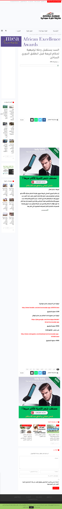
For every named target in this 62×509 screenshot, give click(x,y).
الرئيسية (55, 31)
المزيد (19, 31)
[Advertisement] (20, 16)
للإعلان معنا (37, 1)
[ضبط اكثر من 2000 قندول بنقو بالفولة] (5, 141)
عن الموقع (43, 1)
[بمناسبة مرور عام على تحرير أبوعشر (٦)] (11, 199)
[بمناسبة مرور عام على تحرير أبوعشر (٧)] (5, 185)
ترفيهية (37, 369)
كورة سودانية (43, 31)
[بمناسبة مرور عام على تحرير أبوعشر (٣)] (5, 214)
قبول (31, 507)
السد (46, 369)
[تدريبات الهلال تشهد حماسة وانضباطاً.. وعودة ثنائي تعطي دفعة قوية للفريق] (53, 429)
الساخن (50, 369)
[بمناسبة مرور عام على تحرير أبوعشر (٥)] (5, 199)
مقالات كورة (42, 425)
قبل (30, 369)
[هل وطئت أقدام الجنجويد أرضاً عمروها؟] (11, 123)
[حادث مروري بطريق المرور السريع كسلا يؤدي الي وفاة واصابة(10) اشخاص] (5, 123)
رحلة (34, 369)
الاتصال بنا (30, 1)
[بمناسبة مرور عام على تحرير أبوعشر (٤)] (11, 214)
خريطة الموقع (24, 1)
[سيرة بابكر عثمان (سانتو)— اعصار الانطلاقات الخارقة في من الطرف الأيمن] (26, 429)
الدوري (54, 369)
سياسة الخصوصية (14, 1)
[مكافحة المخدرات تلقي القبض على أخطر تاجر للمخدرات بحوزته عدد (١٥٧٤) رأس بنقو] (11, 141)
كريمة (27, 369)
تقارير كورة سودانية (27, 425)
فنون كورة (29, 31)
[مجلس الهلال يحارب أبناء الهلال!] (39, 429)
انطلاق (42, 369)
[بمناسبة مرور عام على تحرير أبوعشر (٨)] (11, 185)
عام (57, 425)
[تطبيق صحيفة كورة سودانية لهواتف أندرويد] (8, 170)
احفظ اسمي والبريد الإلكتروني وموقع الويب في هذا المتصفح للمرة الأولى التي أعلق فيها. (41, 483)
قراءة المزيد (25, 507)
